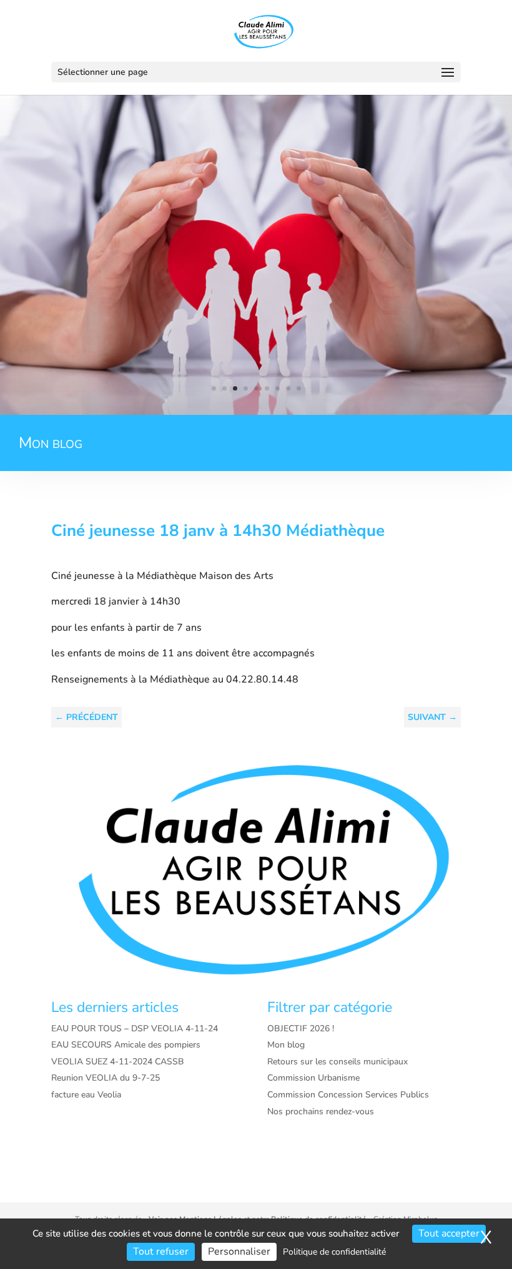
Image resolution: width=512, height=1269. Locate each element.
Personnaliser (239, 1251)
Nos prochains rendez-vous (320, 1111)
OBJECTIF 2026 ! (300, 1028)
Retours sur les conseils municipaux (337, 1061)
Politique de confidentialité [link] (334, 1252)
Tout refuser (161, 1251)
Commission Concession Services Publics (348, 1095)
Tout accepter (449, 1233)
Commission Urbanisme (313, 1078)
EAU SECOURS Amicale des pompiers (125, 1045)
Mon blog (286, 1045)
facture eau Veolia (86, 1095)
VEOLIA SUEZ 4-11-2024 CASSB (117, 1061)
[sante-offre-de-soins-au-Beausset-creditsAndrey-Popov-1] (256, 412)
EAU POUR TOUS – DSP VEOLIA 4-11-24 (134, 1028)
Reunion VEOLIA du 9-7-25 (105, 1078)
